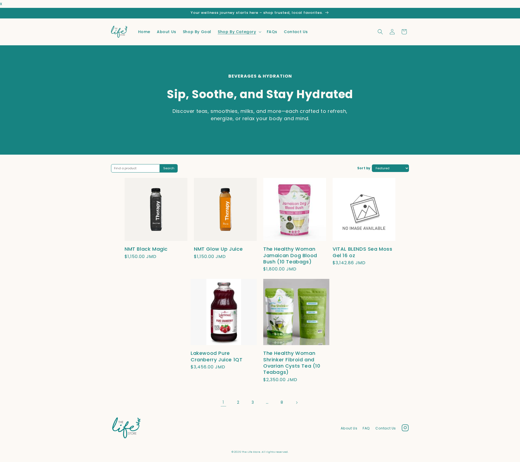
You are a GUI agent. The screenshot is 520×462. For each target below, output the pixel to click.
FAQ (366, 428)
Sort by (363, 168)
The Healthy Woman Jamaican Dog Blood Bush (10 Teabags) (290, 255)
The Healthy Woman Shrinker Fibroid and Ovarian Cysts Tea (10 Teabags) (291, 362)
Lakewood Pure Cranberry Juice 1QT (216, 356)
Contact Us (385, 428)
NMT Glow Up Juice (218, 249)
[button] (239, 31)
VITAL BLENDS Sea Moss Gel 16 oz (362, 252)
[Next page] (297, 403)
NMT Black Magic (146, 249)
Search (168, 168)
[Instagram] (405, 429)
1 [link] (223, 402)
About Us (349, 428)
